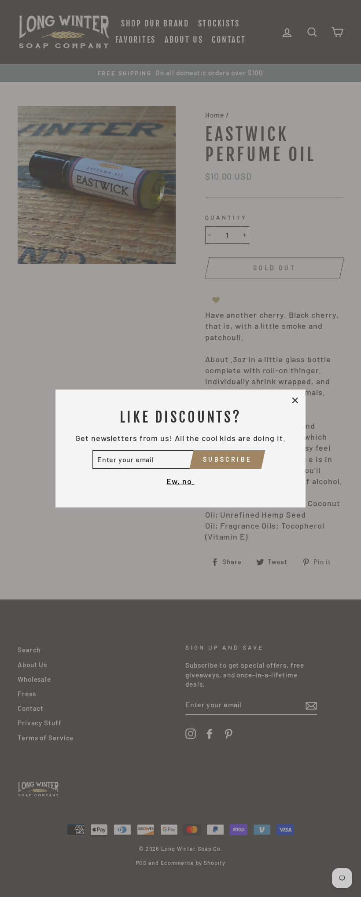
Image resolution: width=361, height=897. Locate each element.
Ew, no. (180, 481)
